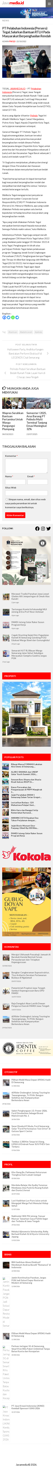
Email (31, 476)
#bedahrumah (26, 332)
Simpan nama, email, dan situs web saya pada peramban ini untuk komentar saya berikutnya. (25, 503)
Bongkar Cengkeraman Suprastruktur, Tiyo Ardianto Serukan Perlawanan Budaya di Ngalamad (30, 975)
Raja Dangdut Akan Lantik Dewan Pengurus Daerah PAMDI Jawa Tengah (30, 1004)
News (5, 20)
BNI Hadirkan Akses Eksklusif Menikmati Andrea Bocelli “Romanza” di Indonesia (31, 1265)
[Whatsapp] (13, 317)
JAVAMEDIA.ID (17, 88)
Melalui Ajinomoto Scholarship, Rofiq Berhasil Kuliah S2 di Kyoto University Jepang (30, 1234)
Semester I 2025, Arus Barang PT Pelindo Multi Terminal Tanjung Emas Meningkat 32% (36, 421)
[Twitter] (8, 317)
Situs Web (10, 487)
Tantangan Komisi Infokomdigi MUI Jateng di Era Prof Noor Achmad (29, 610)
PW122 (12, 41)
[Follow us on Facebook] (37, 528)
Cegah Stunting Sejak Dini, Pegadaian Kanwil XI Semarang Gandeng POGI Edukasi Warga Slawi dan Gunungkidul (30, 638)
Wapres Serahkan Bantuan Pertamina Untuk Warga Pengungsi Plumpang (12, 421)
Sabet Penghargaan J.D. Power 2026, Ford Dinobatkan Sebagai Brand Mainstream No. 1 (29, 1113)
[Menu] (49, 3)
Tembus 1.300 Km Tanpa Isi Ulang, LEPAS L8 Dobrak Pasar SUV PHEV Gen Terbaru (30, 1144)
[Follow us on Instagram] (43, 528)
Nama (9, 476)
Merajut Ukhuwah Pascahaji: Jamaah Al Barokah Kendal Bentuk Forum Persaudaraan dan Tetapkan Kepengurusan (30, 958)
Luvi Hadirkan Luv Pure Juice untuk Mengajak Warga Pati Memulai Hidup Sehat (29, 1203)
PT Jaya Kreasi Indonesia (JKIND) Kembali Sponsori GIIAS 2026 (27, 1407)
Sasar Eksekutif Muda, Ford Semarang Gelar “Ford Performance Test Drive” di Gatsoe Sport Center (30, 1129)
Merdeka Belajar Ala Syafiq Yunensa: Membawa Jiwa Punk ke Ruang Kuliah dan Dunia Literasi (29, 1188)
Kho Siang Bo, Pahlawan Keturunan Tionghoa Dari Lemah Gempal (29, 1173)
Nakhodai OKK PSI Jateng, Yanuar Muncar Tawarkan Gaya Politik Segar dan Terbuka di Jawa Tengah (29, 1218)
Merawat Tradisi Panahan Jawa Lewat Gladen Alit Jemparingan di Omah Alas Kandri (30, 596)
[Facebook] (4, 317)
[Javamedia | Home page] (16, 3)
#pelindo (38, 332)
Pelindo (34, 115)
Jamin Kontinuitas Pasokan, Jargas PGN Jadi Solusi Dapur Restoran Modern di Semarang (28, 1280)
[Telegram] (17, 317)
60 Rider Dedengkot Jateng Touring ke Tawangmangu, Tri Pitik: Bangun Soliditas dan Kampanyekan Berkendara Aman (30, 1020)
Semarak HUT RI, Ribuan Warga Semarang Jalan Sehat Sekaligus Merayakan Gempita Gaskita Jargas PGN (29, 654)
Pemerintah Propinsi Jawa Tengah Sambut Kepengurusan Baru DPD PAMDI (28, 990)
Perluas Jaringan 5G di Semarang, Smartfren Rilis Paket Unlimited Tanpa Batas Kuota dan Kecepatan (30, 1349)
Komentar (11, 455)
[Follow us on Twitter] (48, 528)
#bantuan (13, 332)
